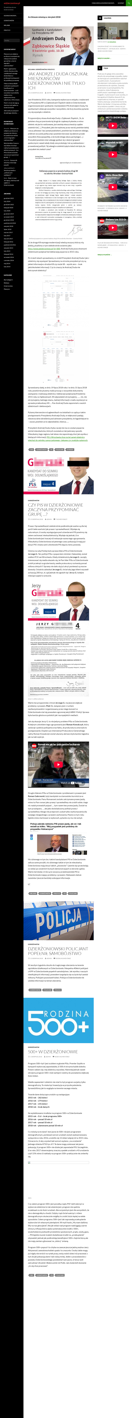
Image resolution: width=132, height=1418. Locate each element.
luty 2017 (7, 236)
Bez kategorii (8, 280)
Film (106, 68)
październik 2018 (10, 223)
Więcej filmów (105, 255)
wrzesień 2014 (9, 257)
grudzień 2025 (9, 198)
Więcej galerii (104, 58)
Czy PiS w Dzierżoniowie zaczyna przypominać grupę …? (55, 509)
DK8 (31, 449)
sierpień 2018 (8, 226)
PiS (51, 449)
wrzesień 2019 (9, 217)
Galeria (107, 18)
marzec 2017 (8, 232)
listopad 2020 (8, 208)
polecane (59, 449)
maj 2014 (7, 263)
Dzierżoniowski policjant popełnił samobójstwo (58, 951)
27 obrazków (112, 42)
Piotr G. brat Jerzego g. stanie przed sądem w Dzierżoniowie (11, 105)
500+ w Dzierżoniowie (53, 1051)
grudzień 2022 (9, 204)
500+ (31, 1275)
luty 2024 (7, 201)
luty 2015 (7, 251)
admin (49, 93)
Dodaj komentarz (63, 93)
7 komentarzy (61, 519)
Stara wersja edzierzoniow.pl (103, 3)
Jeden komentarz (62, 1057)
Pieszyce (51, 69)
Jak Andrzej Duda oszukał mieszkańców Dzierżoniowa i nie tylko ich (58, 80)
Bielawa (31, 69)
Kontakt (121, 3)
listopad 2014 (8, 254)
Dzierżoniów (41, 69)
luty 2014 (7, 267)
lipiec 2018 (7, 229)
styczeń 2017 (8, 239)
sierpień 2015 (8, 248)
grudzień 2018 (9, 220)
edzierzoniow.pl (12, 3)
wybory (70, 449)
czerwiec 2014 (9, 260)
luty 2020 (7, 211)
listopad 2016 (8, 242)
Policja (58, 990)
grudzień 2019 (9, 214)
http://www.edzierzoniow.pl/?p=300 (44, 248)
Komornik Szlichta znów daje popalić (10, 162)
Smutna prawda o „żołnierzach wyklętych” (10, 172)
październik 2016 (10, 245)
